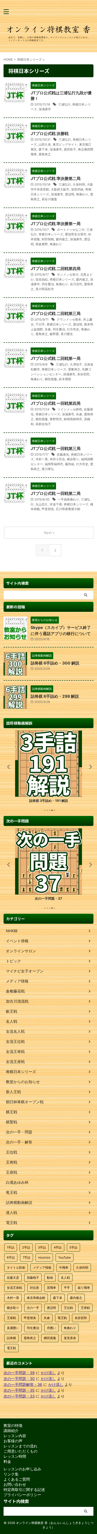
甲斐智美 (48, 509)
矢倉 (48, 329)
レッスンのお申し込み (22, 1469)
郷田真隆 (51, 379)
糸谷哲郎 (83, 374)
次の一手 (33, 1308)
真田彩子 (70, 149)
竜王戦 (62, 1318)
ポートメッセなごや (71, 229)
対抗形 (34, 1287)
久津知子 (76, 364)
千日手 (40, 324)
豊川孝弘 (48, 469)
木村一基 (42, 459)
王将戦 (85, 1308)
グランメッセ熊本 (69, 319)
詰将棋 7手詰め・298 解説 (48, 801)
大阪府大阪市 (60, 189)
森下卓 (43, 149)
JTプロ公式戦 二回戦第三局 (56, 313)
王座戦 (11, 1318)
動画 (50, 1277)
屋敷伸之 (74, 369)
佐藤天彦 (13, 1277)
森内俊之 (62, 239)
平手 (67, 1287)
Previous (8, 766)
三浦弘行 (64, 104)
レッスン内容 (15, 1435)
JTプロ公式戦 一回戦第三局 (56, 448)
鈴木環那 (65, 379)
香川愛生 (67, 334)
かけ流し (48, 1372)
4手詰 (58, 1247)
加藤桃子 (33, 1277)
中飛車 (63, 1267)
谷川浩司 (76, 284)
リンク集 (11, 1474)
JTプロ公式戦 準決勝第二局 (56, 178)
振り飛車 (84, 1287)
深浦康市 (45, 109)
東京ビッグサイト (65, 144)
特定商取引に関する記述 (24, 1489)
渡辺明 (69, 194)
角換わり (82, 194)
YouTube (64, 1257)
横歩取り (73, 459)
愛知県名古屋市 (75, 234)
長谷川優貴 (49, 199)
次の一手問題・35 (19, 1390)
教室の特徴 (13, 1425)
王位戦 (68, 1308)
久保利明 (79, 184)
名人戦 (65, 1277)
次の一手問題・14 (48, 898)
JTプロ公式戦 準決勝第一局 (56, 223)
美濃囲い (13, 1328)
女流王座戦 (14, 1287)
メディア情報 (42, 1267)
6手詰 (11, 1257)
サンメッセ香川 (67, 274)
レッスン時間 (15, 1456)
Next (89, 766)
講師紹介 (11, 1430)
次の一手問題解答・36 (23, 1384)
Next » (49, 532)
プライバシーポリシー (22, 1494)
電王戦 (11, 1348)
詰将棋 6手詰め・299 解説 (55, 696)
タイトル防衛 (16, 1267)
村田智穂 (48, 239)
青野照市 (56, 419)
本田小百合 (57, 459)
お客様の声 (13, 1441)
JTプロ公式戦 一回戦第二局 (56, 493)
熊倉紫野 (42, 244)
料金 (7, 1461)
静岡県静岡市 (73, 419)
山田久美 (45, 144)
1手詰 (10, 1247)
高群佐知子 (43, 424)
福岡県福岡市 (54, 464)
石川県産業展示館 (68, 509)
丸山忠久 (42, 504)
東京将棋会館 (36, 1298)
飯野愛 (54, 334)
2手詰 (26, 1247)
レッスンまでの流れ (20, 1446)
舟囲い (51, 1328)
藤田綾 (69, 464)
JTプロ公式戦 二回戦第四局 (56, 268)
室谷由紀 (42, 279)
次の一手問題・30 (19, 1378)
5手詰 (73, 1247)
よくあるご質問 (17, 1479)
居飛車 (51, 1287)
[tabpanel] (48, 767)
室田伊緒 (77, 189)
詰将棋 (11, 1338)
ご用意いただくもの (20, 1451)
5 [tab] (54, 810)
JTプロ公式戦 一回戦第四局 (56, 403)
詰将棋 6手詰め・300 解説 (55, 663)
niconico (44, 1257)
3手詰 (42, 1247)
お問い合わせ (15, 1484)
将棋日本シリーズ (51, 234)
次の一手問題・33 (19, 1396)
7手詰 (26, 1257)
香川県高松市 (45, 289)
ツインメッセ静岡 (69, 409)
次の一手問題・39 (19, 1372)
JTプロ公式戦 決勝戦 (50, 133)
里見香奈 (70, 1338)
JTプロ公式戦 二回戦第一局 (56, 358)
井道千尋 (56, 504)
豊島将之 (45, 154)
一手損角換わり (68, 499)
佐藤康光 (63, 454)
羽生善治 (48, 284)
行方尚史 (73, 329)
